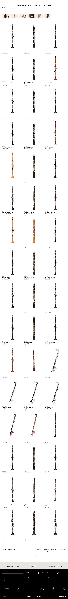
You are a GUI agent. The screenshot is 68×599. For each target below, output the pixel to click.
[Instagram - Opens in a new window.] (2, 580)
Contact (58, 572)
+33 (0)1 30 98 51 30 (55, 567)
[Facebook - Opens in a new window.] (4, 580)
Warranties (38, 574)
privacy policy (3, 577)
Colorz (64, 596)
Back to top (34, 560)
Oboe (28, 574)
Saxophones (24, 5)
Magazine (48, 577)
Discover (49, 5)
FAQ (57, 573)
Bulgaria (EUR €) (4, 596)
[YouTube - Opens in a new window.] (6, 580)
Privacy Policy (58, 574)
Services (40, 5)
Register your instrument (40, 573)
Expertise (48, 573)
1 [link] (31, 543)
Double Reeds (30, 5)
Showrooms (48, 574)
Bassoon (28, 577)
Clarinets (19, 5)
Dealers (45, 5)
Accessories (36, 5)
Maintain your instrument (40, 572)
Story (47, 572)
